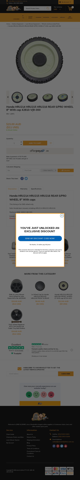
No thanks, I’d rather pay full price (40, 244)
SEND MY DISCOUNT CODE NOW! (40, 238)
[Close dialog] (62, 215)
